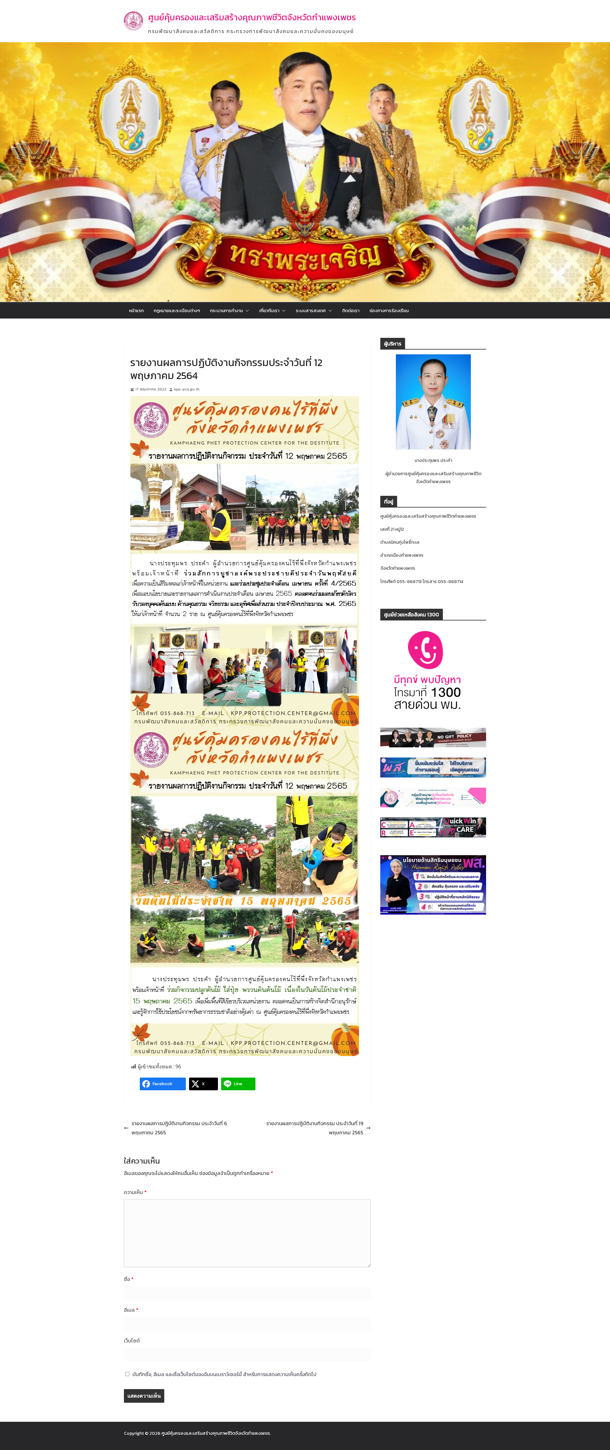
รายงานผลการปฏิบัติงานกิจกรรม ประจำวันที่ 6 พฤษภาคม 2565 (179, 1127)
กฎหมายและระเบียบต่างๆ (177, 310)
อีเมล (131, 1310)
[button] (246, 310)
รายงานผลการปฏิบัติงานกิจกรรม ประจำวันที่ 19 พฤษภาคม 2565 (314, 1127)
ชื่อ (129, 1279)
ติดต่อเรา (350, 310)
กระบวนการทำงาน (226, 310)
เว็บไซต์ (132, 1340)
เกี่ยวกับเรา (269, 310)
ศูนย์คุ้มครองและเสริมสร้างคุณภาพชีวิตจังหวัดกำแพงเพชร (252, 17)
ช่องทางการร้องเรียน (389, 310)
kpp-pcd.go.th (187, 389)
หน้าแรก (136, 310)
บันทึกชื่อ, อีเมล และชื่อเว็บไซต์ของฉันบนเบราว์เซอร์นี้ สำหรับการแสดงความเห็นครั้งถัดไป (224, 1374)
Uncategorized (145, 348)
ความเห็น (135, 1192)
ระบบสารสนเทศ (311, 310)
